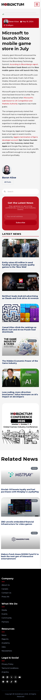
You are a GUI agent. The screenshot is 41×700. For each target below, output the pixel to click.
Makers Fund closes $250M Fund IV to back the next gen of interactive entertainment (20, 556)
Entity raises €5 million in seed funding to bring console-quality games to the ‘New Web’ (18, 264)
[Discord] (15, 681)
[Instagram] (15, 677)
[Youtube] (19, 677)
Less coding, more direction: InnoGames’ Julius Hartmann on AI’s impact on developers (20, 394)
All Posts (7, 182)
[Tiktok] (11, 681)
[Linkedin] (7, 677)
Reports (5, 639)
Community (7, 618)
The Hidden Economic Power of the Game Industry (20, 362)
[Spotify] (7, 681)
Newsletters (7, 651)
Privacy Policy (7, 664)
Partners (5, 622)
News (4, 635)
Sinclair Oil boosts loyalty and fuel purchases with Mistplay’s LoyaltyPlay (20, 490)
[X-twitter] (11, 677)
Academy (6, 643)
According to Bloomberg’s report (24, 64)
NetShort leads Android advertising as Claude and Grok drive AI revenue (20, 297)
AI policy (5, 672)
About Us (6, 585)
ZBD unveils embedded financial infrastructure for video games (17, 523)
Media (4, 610)
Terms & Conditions (10, 668)
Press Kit (5, 597)
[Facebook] (3, 677)
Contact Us (6, 593)
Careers (5, 589)
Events (4, 614)
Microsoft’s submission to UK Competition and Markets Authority (17, 101)
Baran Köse (9, 177)
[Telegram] (3, 681)
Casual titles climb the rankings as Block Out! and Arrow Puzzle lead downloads (19, 329)
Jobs (4, 647)
